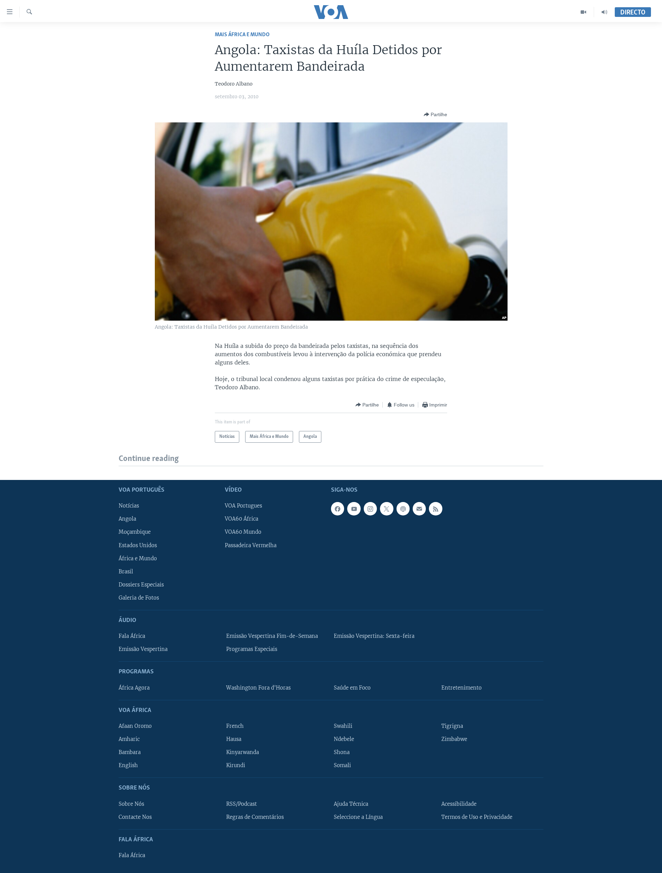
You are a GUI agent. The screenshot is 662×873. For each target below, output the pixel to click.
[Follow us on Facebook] (337, 508)
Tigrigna (452, 726)
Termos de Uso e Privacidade (476, 817)
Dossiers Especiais (141, 584)
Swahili (343, 726)
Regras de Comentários (255, 817)
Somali (342, 765)
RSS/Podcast (241, 804)
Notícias (129, 506)
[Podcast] (403, 508)
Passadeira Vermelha (251, 545)
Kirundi (235, 765)
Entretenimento (461, 687)
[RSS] (435, 508)
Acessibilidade (459, 804)
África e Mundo (138, 558)
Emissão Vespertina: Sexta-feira (374, 636)
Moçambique (135, 532)
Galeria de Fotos (139, 597)
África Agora (134, 687)
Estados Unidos (138, 545)
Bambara (130, 752)
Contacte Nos (135, 817)
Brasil (126, 571)
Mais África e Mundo (242, 35)
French (235, 726)
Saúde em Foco (352, 687)
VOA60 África (241, 519)
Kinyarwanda (242, 752)
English (128, 765)
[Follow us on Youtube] (353, 508)
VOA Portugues (243, 506)
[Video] (583, 12)
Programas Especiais (251, 649)
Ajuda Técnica (351, 804)
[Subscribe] (419, 508)
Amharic (129, 739)
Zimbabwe (454, 739)
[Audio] (604, 12)
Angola (127, 519)
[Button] (435, 114)
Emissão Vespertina (143, 649)
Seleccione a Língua (358, 817)
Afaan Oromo (135, 726)
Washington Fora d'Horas (258, 687)
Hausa (233, 739)
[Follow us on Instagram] (370, 508)
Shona (342, 752)
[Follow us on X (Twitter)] (386, 508)
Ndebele (344, 739)
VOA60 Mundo (243, 532)
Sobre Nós (131, 804)
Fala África (132, 636)
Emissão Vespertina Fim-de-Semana (272, 636)
